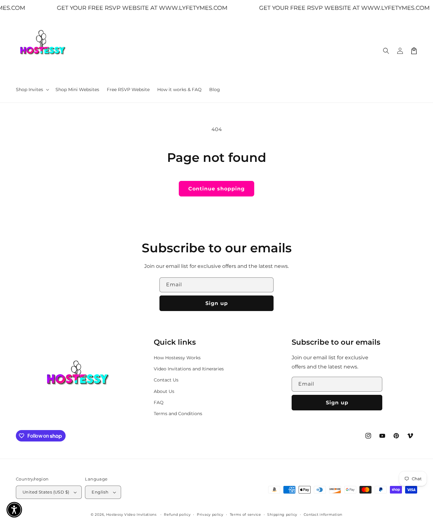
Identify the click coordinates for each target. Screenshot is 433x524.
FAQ (159, 402)
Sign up (216, 303)
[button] (32, 89)
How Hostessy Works (177, 358)
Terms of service (245, 514)
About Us (164, 391)
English (100, 491)
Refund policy (177, 514)
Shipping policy (282, 514)
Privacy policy (210, 514)
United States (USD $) (46, 491)
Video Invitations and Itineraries (189, 369)
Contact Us (166, 380)
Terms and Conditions (178, 413)
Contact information (323, 514)
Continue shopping (216, 189)
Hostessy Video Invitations (132, 514)
